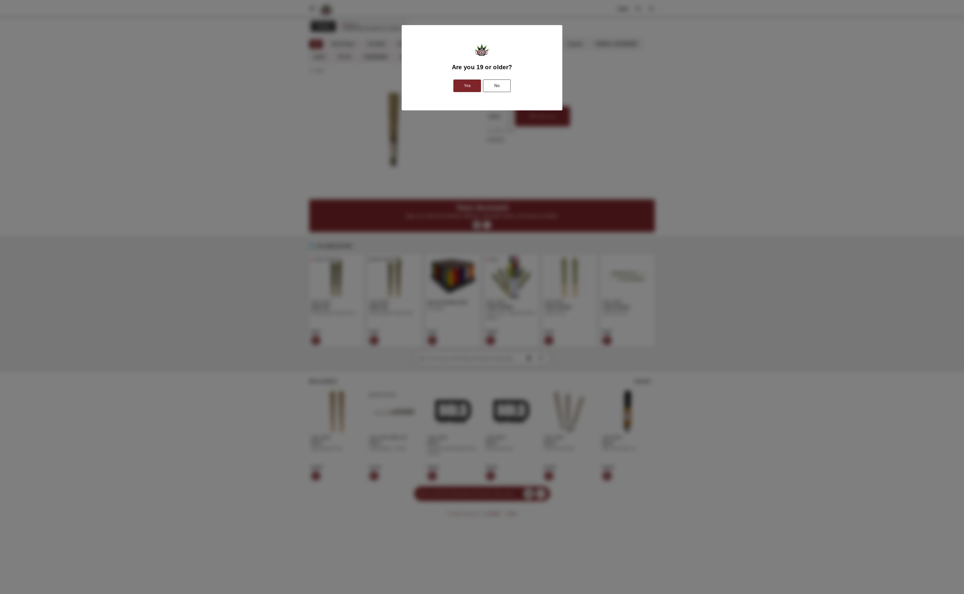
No (497, 86)
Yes (467, 86)
